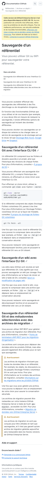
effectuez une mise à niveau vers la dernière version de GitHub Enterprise (21, 32)
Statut (4, 477)
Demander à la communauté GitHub (17, 455)
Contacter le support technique (15, 458)
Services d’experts (21, 477)
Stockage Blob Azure (25, 138)
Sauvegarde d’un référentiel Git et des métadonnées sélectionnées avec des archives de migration (20, 318)
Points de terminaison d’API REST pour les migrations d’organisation (20, 337)
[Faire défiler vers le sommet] (39, 480)
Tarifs (10, 477)
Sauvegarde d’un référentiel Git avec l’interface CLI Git (20, 148)
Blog (31, 477)
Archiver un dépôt (23, 8)
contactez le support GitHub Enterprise (23, 37)
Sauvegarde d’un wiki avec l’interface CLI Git (19, 259)
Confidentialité (31, 474)
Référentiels (9, 8)
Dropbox (13, 140)
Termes (21, 474)
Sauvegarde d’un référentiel (15, 11)
